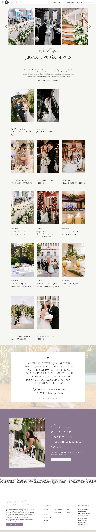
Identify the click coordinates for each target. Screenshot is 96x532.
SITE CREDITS (80, 530)
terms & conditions (90, 530)
